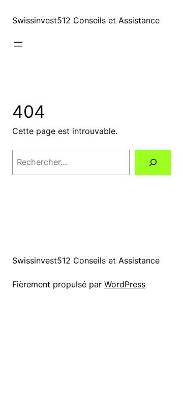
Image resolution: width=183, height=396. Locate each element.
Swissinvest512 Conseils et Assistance (86, 20)
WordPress (124, 284)
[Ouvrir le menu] (18, 44)
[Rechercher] (153, 162)
